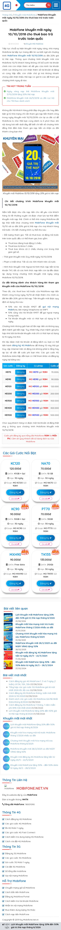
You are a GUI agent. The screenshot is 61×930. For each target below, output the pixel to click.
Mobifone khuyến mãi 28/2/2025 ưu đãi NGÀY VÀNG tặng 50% (36, 645)
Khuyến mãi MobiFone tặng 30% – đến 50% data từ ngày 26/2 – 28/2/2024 (35, 664)
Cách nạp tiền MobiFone (17, 914)
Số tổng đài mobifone (15, 871)
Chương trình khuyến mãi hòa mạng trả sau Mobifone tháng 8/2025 (36, 635)
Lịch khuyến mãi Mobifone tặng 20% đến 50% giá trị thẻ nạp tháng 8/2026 (35, 616)
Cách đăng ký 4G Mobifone (18, 819)
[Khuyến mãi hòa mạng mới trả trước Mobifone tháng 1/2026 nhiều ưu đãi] (8, 627)
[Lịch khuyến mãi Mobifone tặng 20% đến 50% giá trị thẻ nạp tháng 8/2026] (8, 617)
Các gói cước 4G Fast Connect (20, 832)
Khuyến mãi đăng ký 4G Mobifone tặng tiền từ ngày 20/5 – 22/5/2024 (36, 654)
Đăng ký (21, 372)
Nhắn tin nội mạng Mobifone (18, 905)
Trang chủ (7, 14)
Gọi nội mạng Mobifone (16, 875)
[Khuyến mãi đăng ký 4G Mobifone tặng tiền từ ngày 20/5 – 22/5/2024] (8, 655)
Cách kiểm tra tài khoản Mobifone (21, 901)
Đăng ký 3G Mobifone (15, 853)
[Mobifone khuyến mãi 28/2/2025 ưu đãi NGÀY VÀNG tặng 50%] (8, 645)
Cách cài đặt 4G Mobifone (17, 841)
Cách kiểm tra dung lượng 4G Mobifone (24, 837)
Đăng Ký (14, 492)
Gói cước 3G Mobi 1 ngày (17, 862)
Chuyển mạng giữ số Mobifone (20, 887)
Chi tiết (14, 499)
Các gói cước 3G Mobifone (18, 858)
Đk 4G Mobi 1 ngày (14, 828)
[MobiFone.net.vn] (10, 6)
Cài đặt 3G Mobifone (15, 866)
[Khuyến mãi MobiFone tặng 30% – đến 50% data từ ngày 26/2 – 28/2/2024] (8, 664)
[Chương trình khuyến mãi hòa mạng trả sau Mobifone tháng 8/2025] (8, 636)
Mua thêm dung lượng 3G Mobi (20, 910)
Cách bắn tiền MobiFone (17, 892)
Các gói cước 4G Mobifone (18, 823)
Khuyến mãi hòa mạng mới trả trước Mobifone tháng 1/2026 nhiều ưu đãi (35, 626)
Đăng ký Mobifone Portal (17, 896)
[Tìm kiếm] (48, 5)
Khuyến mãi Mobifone (25, 14)
